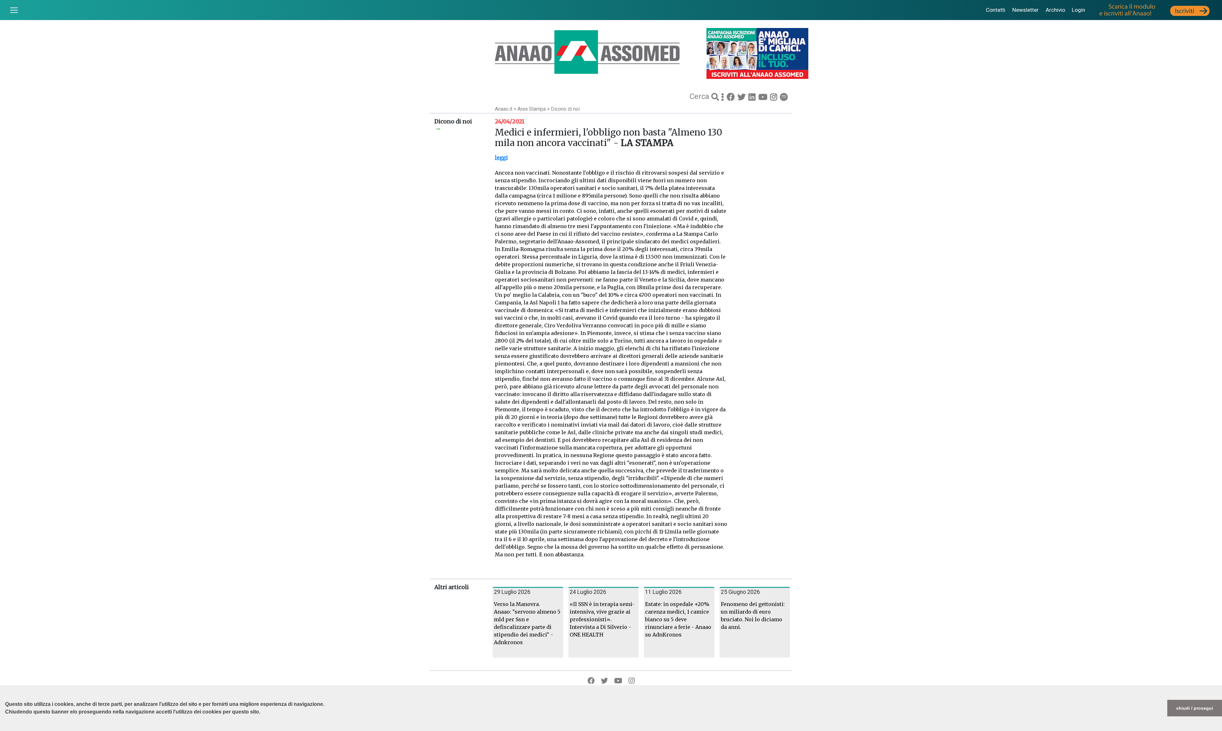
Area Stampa (532, 109)
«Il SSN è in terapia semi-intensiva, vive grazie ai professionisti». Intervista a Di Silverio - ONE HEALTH (602, 619)
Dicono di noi (565, 109)
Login (1078, 10)
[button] (6, 728)
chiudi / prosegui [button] (1194, 708)
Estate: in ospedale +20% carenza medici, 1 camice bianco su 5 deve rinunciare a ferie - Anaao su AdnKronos (678, 619)
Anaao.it (503, 109)
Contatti (995, 10)
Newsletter (1025, 10)
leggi (501, 157)
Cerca (700, 96)
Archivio (1055, 10)
